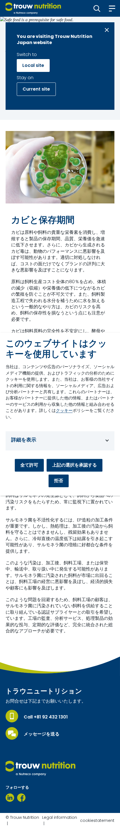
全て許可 (29, 465)
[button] (97, 8)
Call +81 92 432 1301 (46, 717)
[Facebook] (21, 797)
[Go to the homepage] (40, 768)
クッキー (64, 411)
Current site (36, 89)
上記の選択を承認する (74, 465)
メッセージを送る (41, 734)
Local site (33, 65)
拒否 (58, 480)
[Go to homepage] (33, 8)
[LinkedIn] (10, 797)
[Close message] (106, 30)
